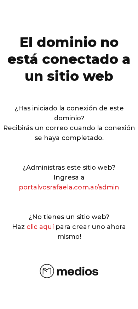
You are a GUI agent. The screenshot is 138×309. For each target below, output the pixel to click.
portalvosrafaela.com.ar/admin (69, 187)
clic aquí (40, 227)
